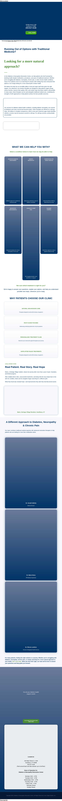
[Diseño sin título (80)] (24, 387)
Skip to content (4, 1)
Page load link (4, 800)
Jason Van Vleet (12, 41)
